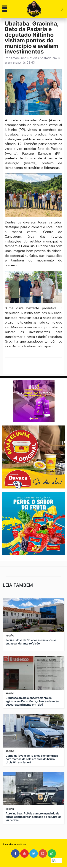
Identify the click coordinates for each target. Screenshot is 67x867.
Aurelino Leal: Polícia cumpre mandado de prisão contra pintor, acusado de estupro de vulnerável (33, 817)
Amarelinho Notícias (25, 58)
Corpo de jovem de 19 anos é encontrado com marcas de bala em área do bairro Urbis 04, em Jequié (32, 759)
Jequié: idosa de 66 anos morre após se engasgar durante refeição (31, 642)
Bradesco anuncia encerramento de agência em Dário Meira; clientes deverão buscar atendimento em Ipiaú (32, 701)
